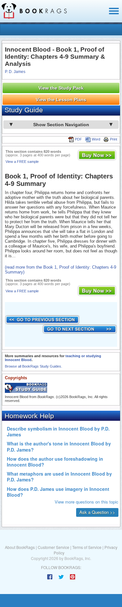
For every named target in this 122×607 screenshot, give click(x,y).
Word (96, 139)
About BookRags (20, 547)
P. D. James (15, 71)
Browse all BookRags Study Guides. (33, 366)
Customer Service (53, 547)
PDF (78, 139)
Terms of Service (87, 547)
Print (113, 139)
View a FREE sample (22, 162)
